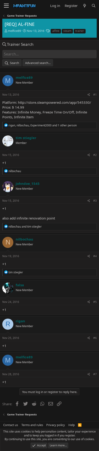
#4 (95, 256)
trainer (79, 31)
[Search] (93, 5)
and (25, 227)
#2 (95, 155)
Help (71, 425)
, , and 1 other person (43, 125)
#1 (95, 95)
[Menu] (6, 6)
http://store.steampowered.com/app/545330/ (54, 102)
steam (67, 31)
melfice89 (14, 31)
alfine (55, 31)
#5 (95, 302)
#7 (95, 374)
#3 (95, 201)
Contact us (10, 425)
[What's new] (84, 5)
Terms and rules (32, 425)
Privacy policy (55, 425)
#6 (95, 338)
